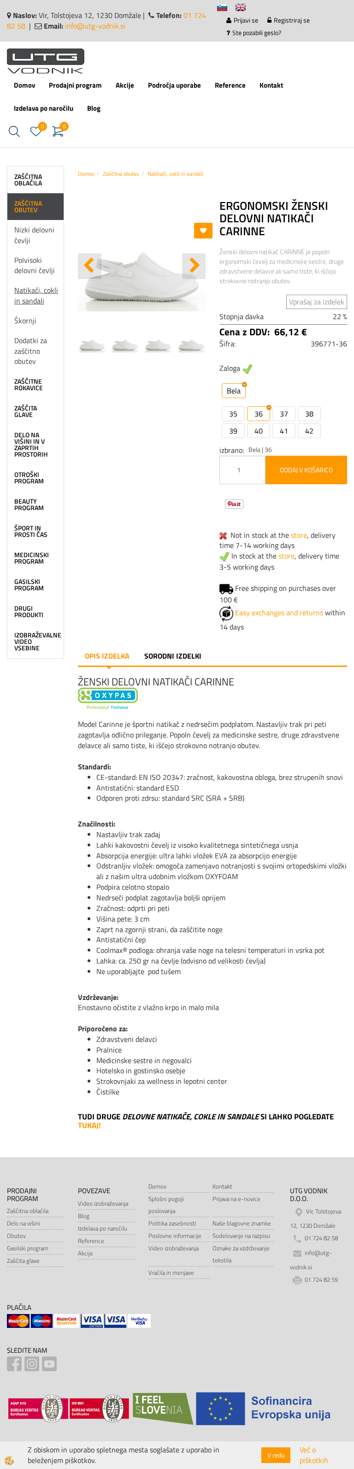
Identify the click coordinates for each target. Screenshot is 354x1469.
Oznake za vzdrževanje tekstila (241, 1254)
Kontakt (271, 85)
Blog (93, 108)
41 (284, 430)
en (245, 9)
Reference (230, 85)
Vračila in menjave (171, 1272)
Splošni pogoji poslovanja (166, 1204)
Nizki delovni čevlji (34, 235)
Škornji (25, 320)
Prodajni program (75, 85)
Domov (24, 85)
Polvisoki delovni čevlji (34, 265)
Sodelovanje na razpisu (241, 1235)
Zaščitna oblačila (27, 1210)
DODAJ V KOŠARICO (306, 470)
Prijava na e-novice (236, 1198)
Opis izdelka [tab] (107, 655)
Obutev (16, 1235)
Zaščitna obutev (121, 173)
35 (233, 413)
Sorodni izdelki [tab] (172, 655)
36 (258, 413)
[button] (194, 266)
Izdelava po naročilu (43, 108)
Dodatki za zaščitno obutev (30, 351)
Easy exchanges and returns (279, 612)
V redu (275, 1455)
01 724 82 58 (321, 1238)
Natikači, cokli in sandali (36, 295)
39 (233, 430)
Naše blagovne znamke (241, 1223)
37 (284, 413)
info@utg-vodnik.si (95, 25)
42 (309, 430)
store (299, 535)
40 (258, 430)
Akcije (125, 85)
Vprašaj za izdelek (316, 301)
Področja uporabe (174, 85)
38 (309, 413)
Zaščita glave (23, 1260)
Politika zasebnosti (172, 1223)
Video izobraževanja (103, 1203)
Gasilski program (27, 1248)
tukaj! (89, 1125)
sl (226, 9)
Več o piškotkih (314, 1455)
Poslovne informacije (174, 1235)
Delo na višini (23, 1223)
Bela (234, 390)
